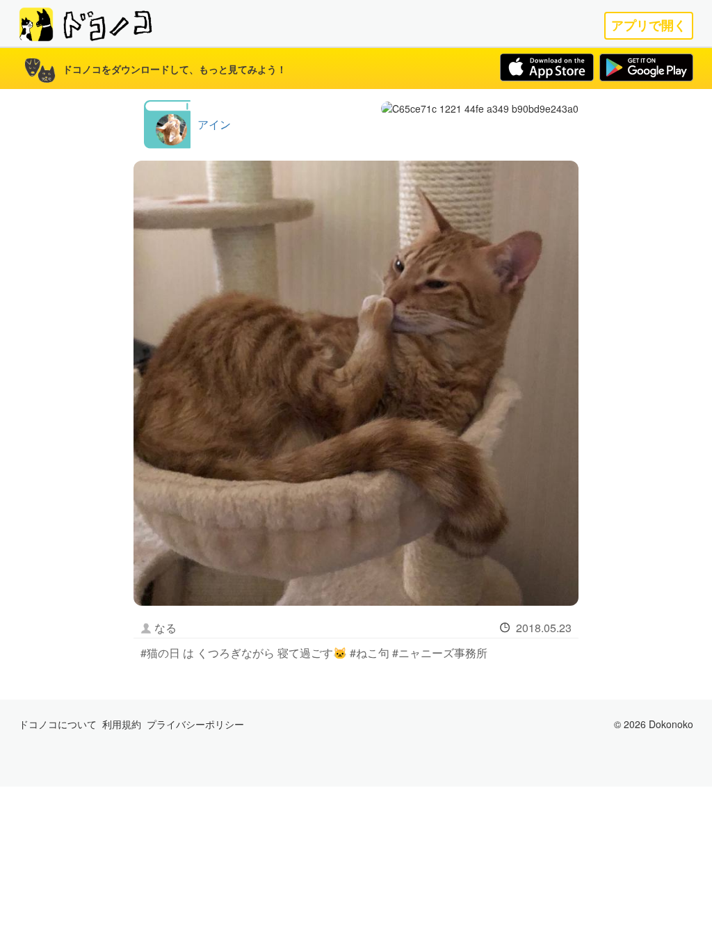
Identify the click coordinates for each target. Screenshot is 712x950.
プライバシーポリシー (195, 724)
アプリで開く (648, 25)
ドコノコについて (58, 724)
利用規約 (121, 724)
